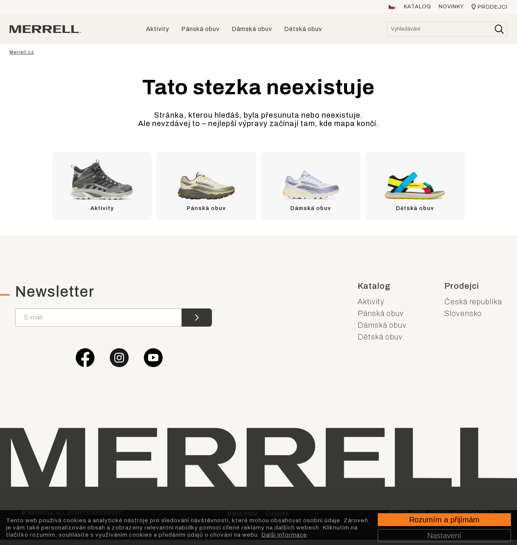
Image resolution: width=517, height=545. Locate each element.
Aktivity (371, 301)
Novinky (451, 6)
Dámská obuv (382, 325)
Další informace (284, 535)
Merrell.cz (21, 52)
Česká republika (473, 301)
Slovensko (463, 313)
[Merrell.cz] (45, 29)
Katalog (417, 6)
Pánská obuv (381, 313)
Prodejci (493, 7)
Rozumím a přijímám (444, 519)
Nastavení (444, 535)
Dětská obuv (380, 337)
